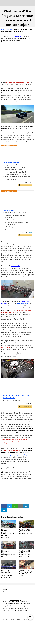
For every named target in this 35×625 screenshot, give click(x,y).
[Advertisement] (17, 61)
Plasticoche (17, 36)
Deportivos (9, 29)
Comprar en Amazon (26, 185)
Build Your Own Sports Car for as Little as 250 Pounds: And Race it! (16, 397)
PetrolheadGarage (22, 303)
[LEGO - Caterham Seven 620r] (17, 154)
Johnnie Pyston (15, 266)
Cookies (5, 589)
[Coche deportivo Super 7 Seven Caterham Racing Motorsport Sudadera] (17, 199)
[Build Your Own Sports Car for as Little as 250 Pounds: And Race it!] (17, 387)
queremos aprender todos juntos (20, 455)
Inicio (2, 29)
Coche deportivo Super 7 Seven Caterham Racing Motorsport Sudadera (16, 209)
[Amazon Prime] (30, 232)
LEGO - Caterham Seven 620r (11, 162)
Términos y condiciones (9, 592)
